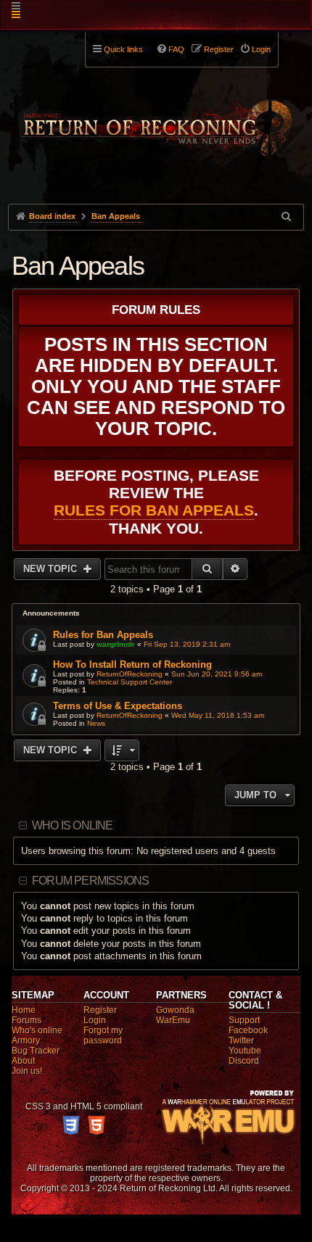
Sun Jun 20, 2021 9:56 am (216, 674)
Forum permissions (90, 880)
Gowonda (175, 1010)
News (96, 723)
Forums (26, 1020)
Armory (26, 1040)
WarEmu (173, 1020)
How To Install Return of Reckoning (132, 664)
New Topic (51, 568)
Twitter (241, 1040)
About (23, 1061)
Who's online (37, 1030)
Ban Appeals (78, 266)
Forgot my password (103, 1035)
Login (94, 1020)
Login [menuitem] (261, 49)
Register (100, 1010)
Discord (244, 1061)
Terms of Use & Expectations (117, 705)
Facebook (248, 1030)
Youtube (245, 1051)
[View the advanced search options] (287, 216)
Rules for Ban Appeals (154, 510)
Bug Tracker (35, 1051)
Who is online (72, 825)
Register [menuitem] (219, 49)
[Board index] (156, 117)
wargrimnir (116, 644)
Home (24, 1010)
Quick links (123, 49)
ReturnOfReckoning (130, 674)
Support (244, 1020)
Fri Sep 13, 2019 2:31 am (187, 644)
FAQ (176, 49)
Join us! (27, 1071)
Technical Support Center (129, 682)
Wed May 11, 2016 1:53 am (217, 715)
